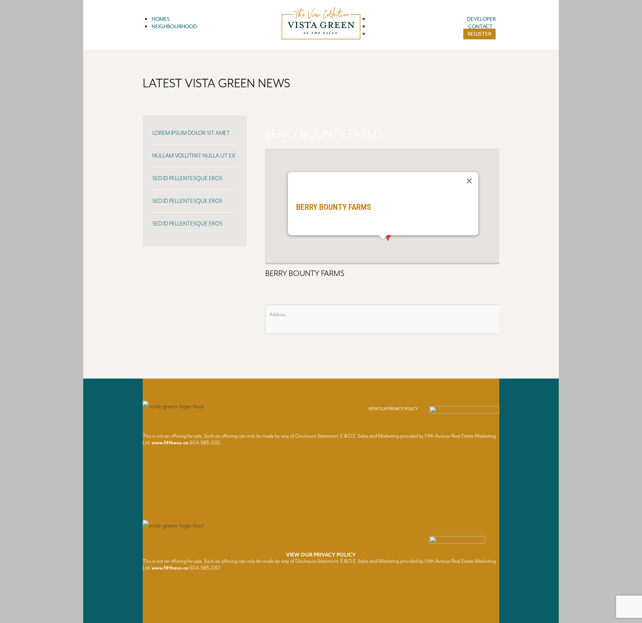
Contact (480, 26)
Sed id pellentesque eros (187, 178)
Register (479, 34)
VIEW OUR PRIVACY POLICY (393, 408)
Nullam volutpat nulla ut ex (193, 155)
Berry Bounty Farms (324, 134)
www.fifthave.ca (170, 442)
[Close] (469, 181)
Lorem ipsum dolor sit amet (191, 133)
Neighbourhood (174, 26)
